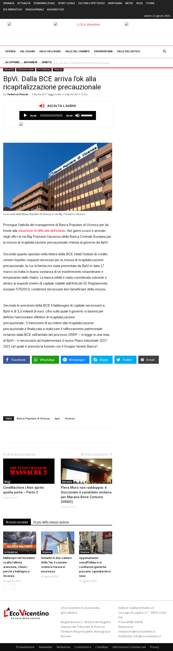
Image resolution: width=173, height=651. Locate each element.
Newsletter (45, 647)
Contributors (83, 647)
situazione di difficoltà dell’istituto (41, 231)
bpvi (57, 418)
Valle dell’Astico (128, 51)
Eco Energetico (12, 9)
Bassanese (30, 62)
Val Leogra (27, 51)
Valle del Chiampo (77, 51)
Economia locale (44, 3)
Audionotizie (55, 9)
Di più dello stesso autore (51, 522)
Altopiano (12, 62)
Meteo (129, 3)
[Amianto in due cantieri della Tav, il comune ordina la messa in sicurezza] (57, 542)
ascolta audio (25, 115)
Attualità (24, 3)
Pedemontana (103, 51)
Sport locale (66, 3)
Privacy (154, 647)
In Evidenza (44, 69)
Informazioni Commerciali (129, 647)
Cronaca (8, 3)
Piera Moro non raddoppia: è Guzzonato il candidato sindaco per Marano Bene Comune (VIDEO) (86, 495)
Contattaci (101, 647)
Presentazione (25, 647)
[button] (164, 51)
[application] (57, 115)
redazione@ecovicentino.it (136, 631)
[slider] (87, 115)
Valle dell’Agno (50, 51)
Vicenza (10, 51)
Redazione (63, 647)
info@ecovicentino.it (147, 636)
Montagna (115, 3)
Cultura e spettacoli (91, 3)
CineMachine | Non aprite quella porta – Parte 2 (23, 490)
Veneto (47, 62)
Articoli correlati (17, 522)
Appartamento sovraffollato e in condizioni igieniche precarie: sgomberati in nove (95, 567)
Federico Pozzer (17, 94)
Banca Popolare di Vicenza (33, 418)
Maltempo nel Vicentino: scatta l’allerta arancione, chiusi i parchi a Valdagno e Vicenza (19, 567)
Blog (140, 3)
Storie (150, 3)
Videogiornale (34, 9)
